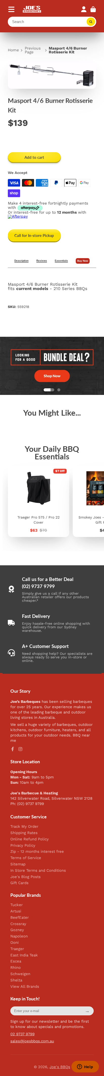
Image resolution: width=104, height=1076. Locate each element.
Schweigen (20, 974)
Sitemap (17, 864)
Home (13, 50)
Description (21, 260)
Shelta (16, 980)
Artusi (15, 911)
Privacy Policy (22, 845)
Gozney (17, 930)
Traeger (17, 949)
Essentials (61, 260)
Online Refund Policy (29, 839)
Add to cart (34, 157)
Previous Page (33, 50)
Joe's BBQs (59, 1067)
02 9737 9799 (22, 1034)
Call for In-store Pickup (34, 235)
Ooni (14, 943)
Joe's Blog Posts (25, 877)
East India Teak (24, 955)
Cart (93, 9)
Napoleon (19, 936)
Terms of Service (25, 858)
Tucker (16, 905)
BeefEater (19, 918)
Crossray (18, 924)
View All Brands (24, 987)
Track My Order (24, 826)
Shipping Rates (24, 833)
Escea (15, 961)
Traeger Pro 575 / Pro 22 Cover (38, 501)
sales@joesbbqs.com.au (32, 1041)
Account (84, 9)
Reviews (41, 260)
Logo (32, 9)
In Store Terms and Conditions (38, 870)
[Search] (91, 21)
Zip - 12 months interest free (37, 852)
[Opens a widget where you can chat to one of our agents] (85, 1067)
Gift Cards (19, 883)
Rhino (15, 968)
